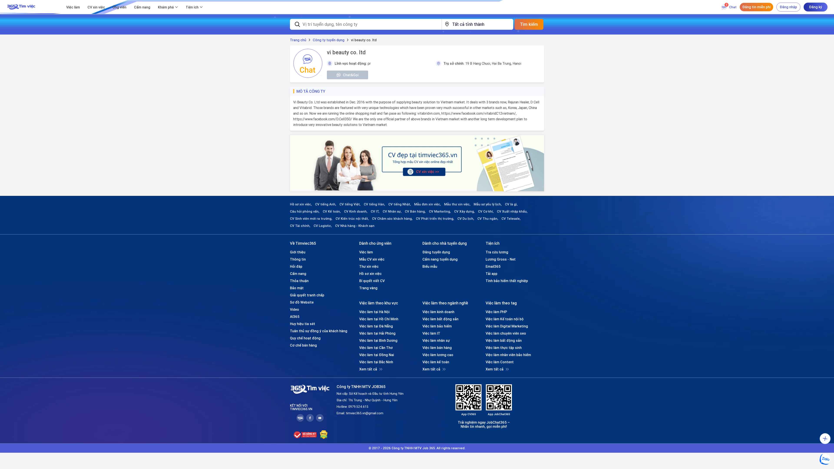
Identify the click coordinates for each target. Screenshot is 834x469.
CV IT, (375, 211)
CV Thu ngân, (487, 219)
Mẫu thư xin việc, (457, 204)
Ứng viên (119, 7)
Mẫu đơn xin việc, (427, 204)
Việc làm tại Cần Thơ (376, 348)
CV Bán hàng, (415, 211)
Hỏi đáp (296, 266)
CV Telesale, (511, 219)
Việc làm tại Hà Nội (374, 312)
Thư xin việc (369, 266)
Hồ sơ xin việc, (301, 204)
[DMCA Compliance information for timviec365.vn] (324, 434)
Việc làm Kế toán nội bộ (505, 319)
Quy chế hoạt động (305, 338)
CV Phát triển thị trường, (435, 219)
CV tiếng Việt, (350, 204)
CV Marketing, (440, 211)
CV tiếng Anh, (325, 204)
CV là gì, (511, 204)
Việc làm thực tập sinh (504, 348)
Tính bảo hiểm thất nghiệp (507, 281)
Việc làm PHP (496, 312)
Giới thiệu (297, 252)
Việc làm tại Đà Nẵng (376, 326)
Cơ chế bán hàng (303, 345)
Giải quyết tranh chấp (307, 295)
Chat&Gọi (351, 75)
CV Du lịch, (465, 219)
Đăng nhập (788, 7)
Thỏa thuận (299, 281)
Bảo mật (297, 288)
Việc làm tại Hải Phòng (377, 333)
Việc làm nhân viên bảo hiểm (508, 355)
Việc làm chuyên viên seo (506, 333)
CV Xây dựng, (464, 211)
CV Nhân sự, (392, 211)
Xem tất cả (368, 369)
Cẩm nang (142, 7)
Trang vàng (368, 288)
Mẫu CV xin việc (371, 259)
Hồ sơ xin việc (370, 274)
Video (294, 309)
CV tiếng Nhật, (399, 204)
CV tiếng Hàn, (374, 204)
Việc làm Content (500, 362)
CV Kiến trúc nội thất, (352, 219)
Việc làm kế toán (435, 362)
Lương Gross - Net (501, 259)
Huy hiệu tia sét (302, 324)
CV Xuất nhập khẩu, (512, 211)
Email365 (493, 266)
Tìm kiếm (529, 24)
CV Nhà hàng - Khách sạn (354, 226)
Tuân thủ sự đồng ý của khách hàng (318, 331)
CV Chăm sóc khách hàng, (392, 219)
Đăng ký (815, 7)
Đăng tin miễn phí (756, 7)
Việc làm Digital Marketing (507, 326)
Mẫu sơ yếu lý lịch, (488, 204)
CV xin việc (96, 7)
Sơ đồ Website (302, 302)
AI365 (295, 317)
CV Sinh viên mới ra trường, (311, 219)
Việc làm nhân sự (436, 340)
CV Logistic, (323, 226)
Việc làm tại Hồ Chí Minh (378, 319)
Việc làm (73, 7)
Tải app (491, 274)
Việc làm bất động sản (440, 319)
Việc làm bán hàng (437, 348)
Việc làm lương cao (437, 355)
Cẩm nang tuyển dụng (440, 259)
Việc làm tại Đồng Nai (376, 355)
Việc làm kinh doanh (438, 312)
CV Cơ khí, (486, 211)
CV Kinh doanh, (355, 211)
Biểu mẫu (429, 266)
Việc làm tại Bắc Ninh (376, 362)
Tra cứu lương (497, 252)
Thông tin (298, 259)
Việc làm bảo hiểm (437, 326)
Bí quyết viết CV (372, 281)
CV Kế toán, (332, 211)
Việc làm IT (431, 333)
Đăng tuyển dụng (436, 252)
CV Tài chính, (300, 226)
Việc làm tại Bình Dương (378, 340)
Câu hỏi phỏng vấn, (304, 211)
